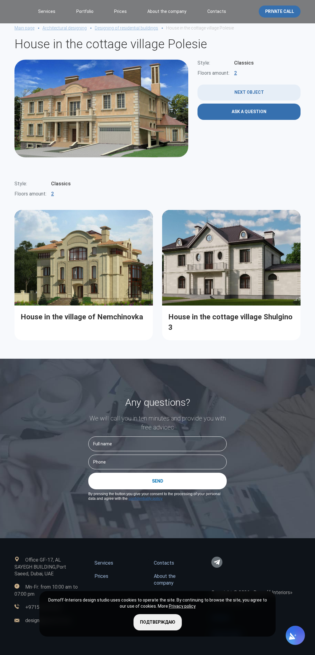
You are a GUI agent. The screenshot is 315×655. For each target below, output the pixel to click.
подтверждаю (157, 622)
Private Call (279, 11)
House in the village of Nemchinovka (82, 316)
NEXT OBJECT (249, 92)
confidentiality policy (145, 498)
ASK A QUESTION (249, 111)
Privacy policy (182, 606)
